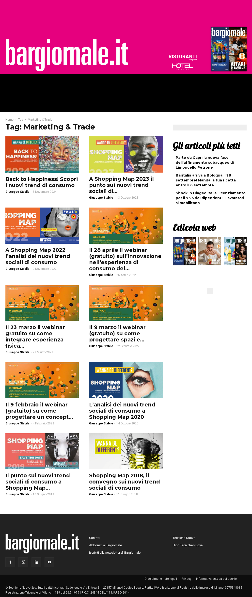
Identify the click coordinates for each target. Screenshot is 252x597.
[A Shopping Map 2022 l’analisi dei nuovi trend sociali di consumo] (42, 226)
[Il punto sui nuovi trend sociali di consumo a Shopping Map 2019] (42, 451)
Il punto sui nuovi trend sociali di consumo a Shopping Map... (37, 481)
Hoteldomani (182, 66)
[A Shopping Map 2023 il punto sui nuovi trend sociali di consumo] (126, 154)
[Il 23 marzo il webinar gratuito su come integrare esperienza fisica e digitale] (42, 303)
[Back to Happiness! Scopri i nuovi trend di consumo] (42, 154)
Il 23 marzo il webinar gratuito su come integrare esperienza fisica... (35, 336)
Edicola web (194, 227)
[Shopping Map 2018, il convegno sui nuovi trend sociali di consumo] (126, 451)
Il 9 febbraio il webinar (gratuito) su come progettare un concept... (39, 411)
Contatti (94, 538)
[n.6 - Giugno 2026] (209, 252)
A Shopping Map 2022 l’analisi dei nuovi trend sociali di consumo (37, 256)
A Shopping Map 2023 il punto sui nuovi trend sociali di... (121, 185)
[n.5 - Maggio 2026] (235, 252)
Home (9, 119)
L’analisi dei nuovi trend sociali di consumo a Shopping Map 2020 (122, 411)
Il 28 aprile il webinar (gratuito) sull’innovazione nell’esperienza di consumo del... (125, 259)
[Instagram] (23, 562)
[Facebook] (10, 562)
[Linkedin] (36, 562)
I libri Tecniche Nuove (188, 545)
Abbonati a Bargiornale (105, 545)
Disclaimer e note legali (161, 579)
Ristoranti (182, 58)
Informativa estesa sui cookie (216, 579)
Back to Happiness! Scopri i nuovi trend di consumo (41, 182)
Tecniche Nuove (184, 538)
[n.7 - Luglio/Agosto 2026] (228, 50)
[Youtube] (49, 562)
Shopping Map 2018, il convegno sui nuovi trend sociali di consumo (124, 481)
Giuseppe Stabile (17, 192)
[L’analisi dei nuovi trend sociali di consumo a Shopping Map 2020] (126, 380)
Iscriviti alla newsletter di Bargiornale (115, 552)
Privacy (186, 579)
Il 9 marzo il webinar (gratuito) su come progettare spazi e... (117, 333)
